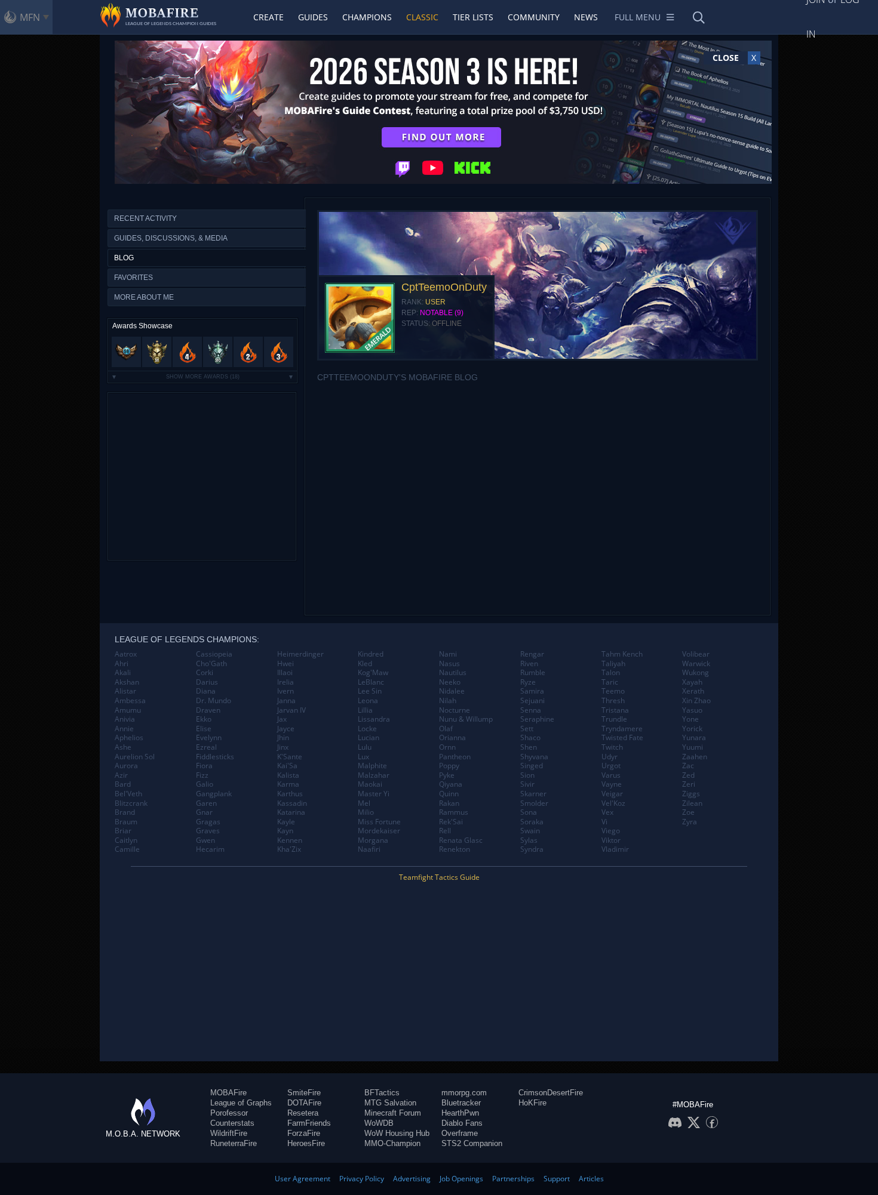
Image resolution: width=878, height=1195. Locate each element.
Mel (364, 803)
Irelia (285, 682)
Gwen (205, 840)
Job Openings (461, 1179)
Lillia (365, 710)
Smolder (534, 803)
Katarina (291, 812)
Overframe (459, 1133)
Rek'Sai (451, 822)
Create (268, 17)
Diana (206, 691)
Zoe (688, 812)
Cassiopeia (214, 654)
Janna (286, 701)
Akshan (127, 682)
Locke (367, 729)
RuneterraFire (233, 1143)
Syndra (532, 849)
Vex (607, 812)
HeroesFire (306, 1143)
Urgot (611, 766)
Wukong (695, 672)
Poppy (449, 766)
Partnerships (513, 1179)
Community (534, 17)
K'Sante (289, 757)
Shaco (530, 738)
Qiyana (450, 784)
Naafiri (369, 849)
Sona (528, 812)
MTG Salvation (390, 1102)
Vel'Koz (613, 803)
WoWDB (379, 1123)
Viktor (611, 840)
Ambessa (130, 701)
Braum (126, 822)
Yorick (692, 729)
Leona (368, 701)
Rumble (532, 672)
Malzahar (373, 775)
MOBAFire (228, 1092)
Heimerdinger (300, 654)
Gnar (204, 812)
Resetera (302, 1112)
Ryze (528, 682)
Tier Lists (473, 17)
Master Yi (373, 794)
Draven (208, 710)
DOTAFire (304, 1102)
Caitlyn (126, 840)
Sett (526, 729)
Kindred (370, 654)
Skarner (533, 794)
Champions (367, 17)
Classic (422, 17)
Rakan (449, 803)
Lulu (365, 747)
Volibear (696, 654)
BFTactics (382, 1092)
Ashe (123, 747)
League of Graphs (241, 1102)
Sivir (527, 784)
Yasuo (692, 710)
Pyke (447, 775)
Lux (363, 757)
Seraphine (537, 719)
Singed (531, 766)
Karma (288, 784)
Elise (203, 729)
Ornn (447, 747)
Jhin (283, 738)
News (586, 17)
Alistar (125, 691)
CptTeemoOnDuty (444, 287)
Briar (123, 831)
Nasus (449, 664)
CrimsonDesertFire (550, 1092)
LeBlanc (371, 682)
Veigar (612, 794)
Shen (528, 747)
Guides (313, 17)
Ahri (121, 664)
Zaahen (694, 757)
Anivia (125, 719)
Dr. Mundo (213, 701)
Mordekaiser (379, 831)
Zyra (689, 822)
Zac (688, 766)
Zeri (688, 784)
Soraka (532, 822)
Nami (448, 654)
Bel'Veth (128, 794)
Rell (445, 831)
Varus (611, 775)
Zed (688, 775)
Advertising (412, 1179)
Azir (121, 775)
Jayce (285, 729)
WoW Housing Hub (396, 1133)
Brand (125, 812)
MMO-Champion (392, 1143)
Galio (204, 784)
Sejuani (532, 701)
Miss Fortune (379, 822)
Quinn (449, 794)
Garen (206, 803)
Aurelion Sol (135, 757)
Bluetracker (461, 1102)
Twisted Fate (622, 738)
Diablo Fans (462, 1123)
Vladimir (615, 849)
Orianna (452, 738)
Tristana (615, 710)
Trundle (614, 719)
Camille (127, 849)
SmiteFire (304, 1092)
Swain (530, 831)
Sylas (529, 840)
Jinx (282, 747)
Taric (609, 682)
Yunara (694, 738)
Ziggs (691, 794)
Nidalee (452, 691)
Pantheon (455, 757)
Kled (365, 664)
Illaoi (285, 672)
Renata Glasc (461, 840)
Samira (532, 691)
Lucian (368, 738)
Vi (604, 822)
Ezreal (206, 747)
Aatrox (126, 654)
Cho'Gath (211, 664)
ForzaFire (303, 1133)
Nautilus (452, 672)
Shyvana (534, 757)
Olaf (446, 729)
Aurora (126, 766)
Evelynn (209, 738)
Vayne (611, 784)
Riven (529, 664)
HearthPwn (460, 1112)
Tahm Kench (622, 654)
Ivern (285, 691)
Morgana (373, 840)
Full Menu (638, 17)
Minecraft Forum (392, 1112)
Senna (530, 710)
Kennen (289, 840)
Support (557, 1179)
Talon (610, 672)
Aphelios (129, 738)
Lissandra (374, 719)
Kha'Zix (289, 849)
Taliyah (613, 664)
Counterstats (232, 1123)
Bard (123, 784)
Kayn (285, 831)
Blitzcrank (131, 803)
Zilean (692, 803)
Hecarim (210, 849)
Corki (204, 672)
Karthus (290, 794)
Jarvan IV (291, 710)
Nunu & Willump (466, 719)
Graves (208, 831)
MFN (30, 17)
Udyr (609, 757)
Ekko (203, 719)
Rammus (453, 812)
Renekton (454, 849)
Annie (124, 729)
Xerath (693, 691)
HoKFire (532, 1102)
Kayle (286, 822)
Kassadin (292, 803)
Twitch (612, 747)
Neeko (450, 682)
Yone (690, 719)
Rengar (532, 654)
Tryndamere (622, 729)
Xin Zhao (696, 701)
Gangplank (214, 794)
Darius (207, 682)
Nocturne (454, 710)
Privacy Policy (361, 1179)
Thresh (613, 701)
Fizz (202, 775)
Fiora (204, 766)
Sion (527, 775)
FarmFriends (309, 1123)
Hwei (285, 664)
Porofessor (229, 1112)
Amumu (128, 710)
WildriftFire (228, 1133)
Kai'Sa (287, 766)
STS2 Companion (471, 1143)
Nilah (447, 701)
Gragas (208, 822)
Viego (610, 831)
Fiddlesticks (215, 757)
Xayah (692, 682)
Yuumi (692, 747)
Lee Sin (370, 691)
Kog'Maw (373, 672)
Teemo (613, 691)
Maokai (370, 784)
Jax (282, 719)
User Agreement (302, 1179)
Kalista (288, 775)
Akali (123, 672)
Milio (366, 812)
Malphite (372, 766)
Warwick (696, 664)
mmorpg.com (464, 1092)
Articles (591, 1179)
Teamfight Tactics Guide (439, 877)
